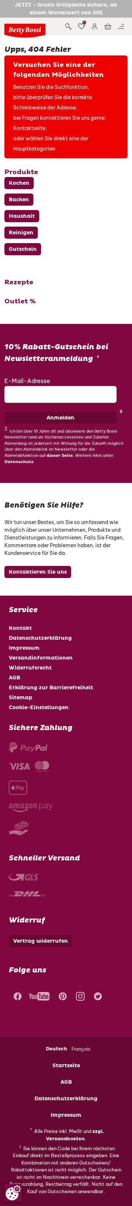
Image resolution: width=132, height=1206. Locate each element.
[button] (94, 26)
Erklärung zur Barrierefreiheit (51, 688)
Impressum (24, 648)
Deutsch (56, 1049)
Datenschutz (18, 461)
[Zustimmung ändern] (13, 1193)
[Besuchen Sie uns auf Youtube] (39, 997)
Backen (19, 199)
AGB (14, 678)
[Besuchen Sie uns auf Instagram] (80, 997)
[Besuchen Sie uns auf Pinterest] (63, 997)
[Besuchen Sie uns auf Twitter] (98, 997)
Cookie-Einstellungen (39, 707)
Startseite (66, 1065)
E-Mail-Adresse (27, 381)
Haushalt (22, 216)
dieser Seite (60, 455)
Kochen (19, 183)
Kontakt (20, 628)
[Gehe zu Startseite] (24, 30)
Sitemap (20, 697)
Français (81, 1049)
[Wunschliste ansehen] (81, 26)
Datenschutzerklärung (40, 638)
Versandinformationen (41, 658)
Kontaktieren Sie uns (38, 572)
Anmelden (60, 418)
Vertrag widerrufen (40, 941)
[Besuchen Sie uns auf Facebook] (17, 997)
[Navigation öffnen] (121, 26)
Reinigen (21, 233)
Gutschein (23, 249)
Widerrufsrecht (30, 668)
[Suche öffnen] (68, 26)
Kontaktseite (29, 128)
